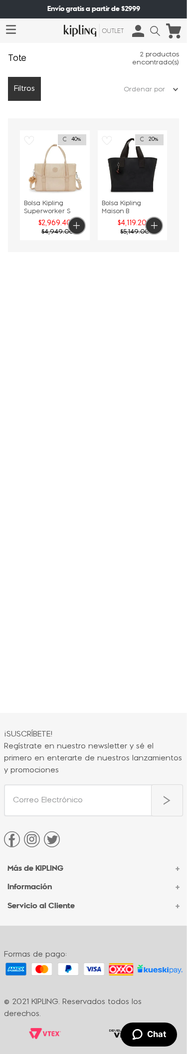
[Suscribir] (167, 800)
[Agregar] (77, 226)
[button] (155, 31)
